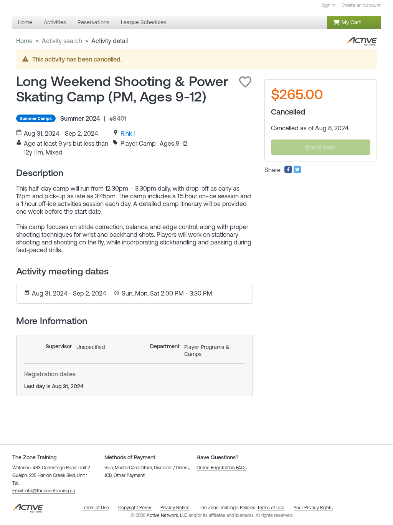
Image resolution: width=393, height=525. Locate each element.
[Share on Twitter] (297, 171)
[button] (245, 82)
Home (24, 40)
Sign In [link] (328, 5)
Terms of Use (270, 507)
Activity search (62, 40)
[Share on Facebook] (288, 171)
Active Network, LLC (167, 515)
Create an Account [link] (361, 5)
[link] (128, 133)
